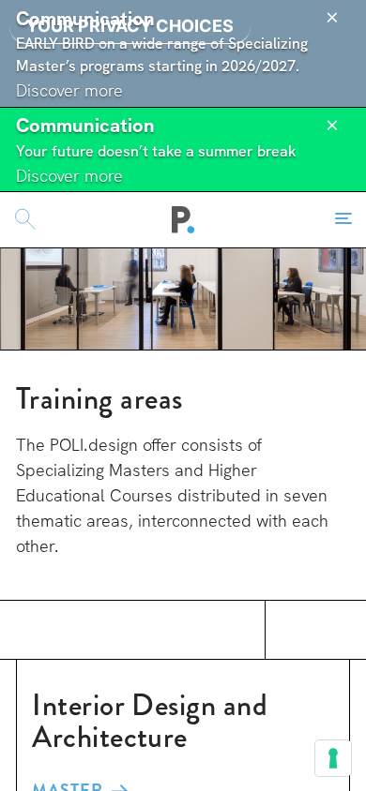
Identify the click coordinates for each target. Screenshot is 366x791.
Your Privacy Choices (130, 26)
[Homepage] (183, 219)
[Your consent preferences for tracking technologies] (333, 758)
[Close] (332, 18)
